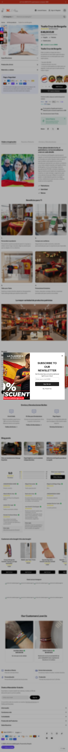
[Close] (62, 356)
